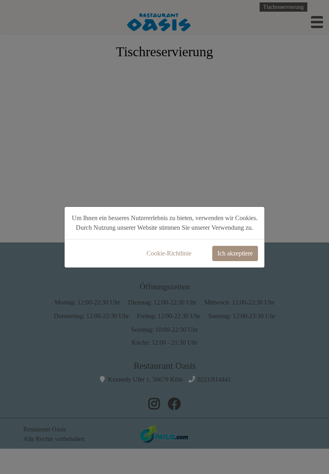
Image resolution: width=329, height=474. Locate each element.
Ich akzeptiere (235, 253)
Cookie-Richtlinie (168, 253)
